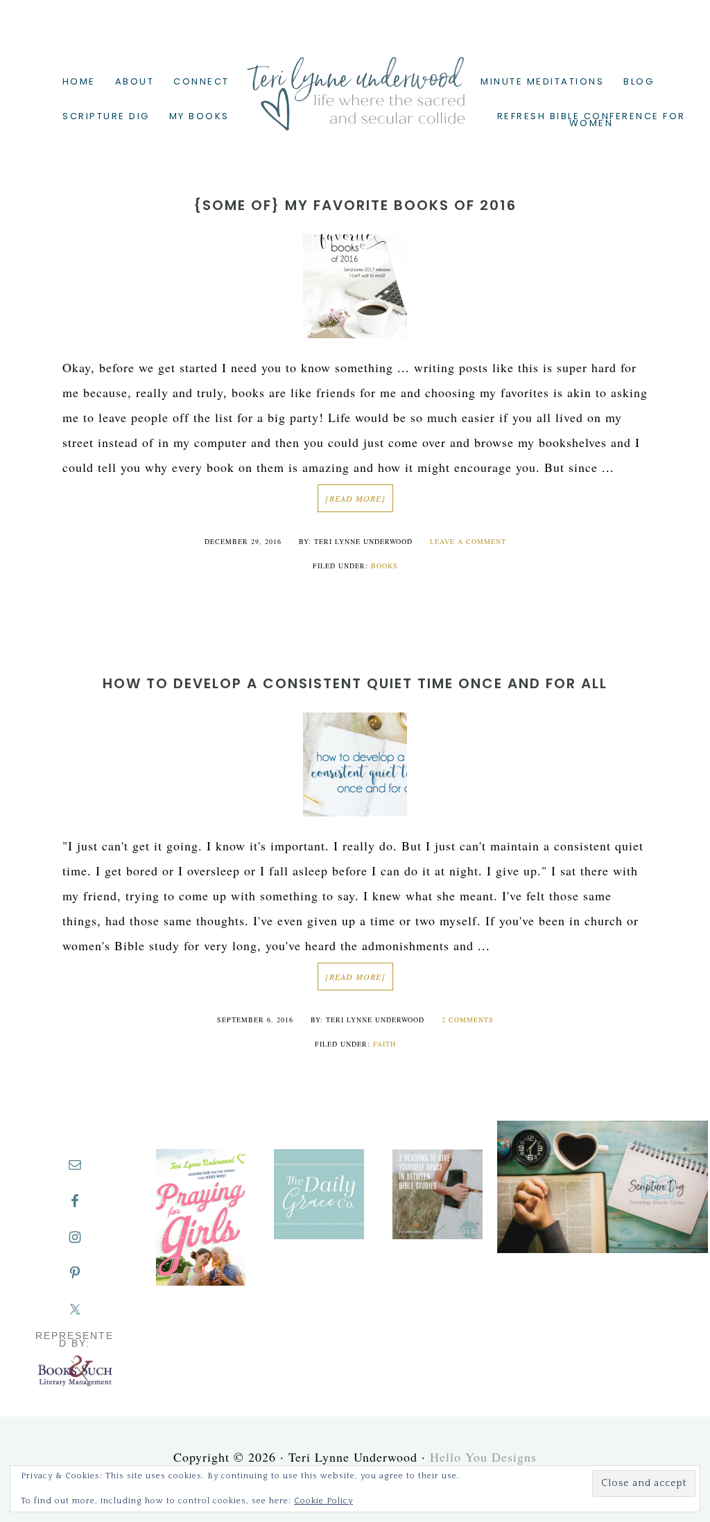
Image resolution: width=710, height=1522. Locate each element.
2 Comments (468, 1019)
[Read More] (355, 498)
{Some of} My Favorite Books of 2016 (355, 205)
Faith (384, 1044)
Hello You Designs (483, 1457)
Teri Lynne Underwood (355, 83)
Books (384, 565)
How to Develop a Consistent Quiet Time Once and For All (355, 683)
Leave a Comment (468, 541)
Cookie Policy (323, 1500)
